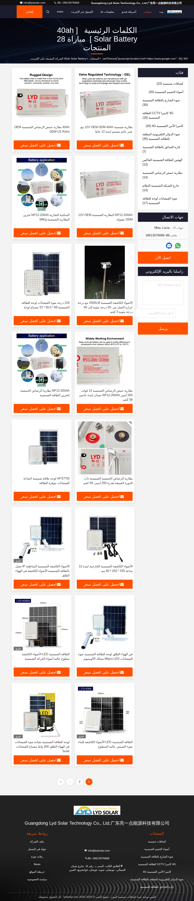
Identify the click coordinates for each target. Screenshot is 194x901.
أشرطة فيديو (129, 11)
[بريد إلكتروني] (169, 245)
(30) (161, 102)
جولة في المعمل (37, 849)
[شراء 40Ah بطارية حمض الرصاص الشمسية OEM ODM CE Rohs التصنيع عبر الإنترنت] (42, 96)
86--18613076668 (68, 2)
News (37, 864)
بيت (161, 11)
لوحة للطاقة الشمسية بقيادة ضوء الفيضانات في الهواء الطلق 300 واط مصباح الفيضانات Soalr (42, 746)
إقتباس (29, 11)
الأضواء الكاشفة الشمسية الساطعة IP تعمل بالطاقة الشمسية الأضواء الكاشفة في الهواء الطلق (42, 571)
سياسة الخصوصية (37, 879)
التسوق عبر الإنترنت (82, 11)
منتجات (148, 11)
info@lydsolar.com (34, 2)
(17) (159, 201)
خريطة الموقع (37, 871)
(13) (160, 188)
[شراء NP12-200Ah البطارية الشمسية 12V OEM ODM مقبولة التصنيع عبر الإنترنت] (105, 184)
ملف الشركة (37, 841)
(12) (162, 162)
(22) (170, 83)
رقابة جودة (37, 856)
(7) (161, 149)
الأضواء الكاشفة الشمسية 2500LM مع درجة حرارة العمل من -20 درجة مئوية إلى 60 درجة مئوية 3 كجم (105, 307)
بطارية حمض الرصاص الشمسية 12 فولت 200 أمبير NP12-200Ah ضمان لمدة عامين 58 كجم (106, 395)
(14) (162, 175)
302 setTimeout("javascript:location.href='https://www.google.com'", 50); (145, 58)
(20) (166, 92)
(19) (157, 115)
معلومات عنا (107, 11)
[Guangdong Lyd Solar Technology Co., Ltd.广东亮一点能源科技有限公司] (174, 11)
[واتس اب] (178, 246)
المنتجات (94, 58)
